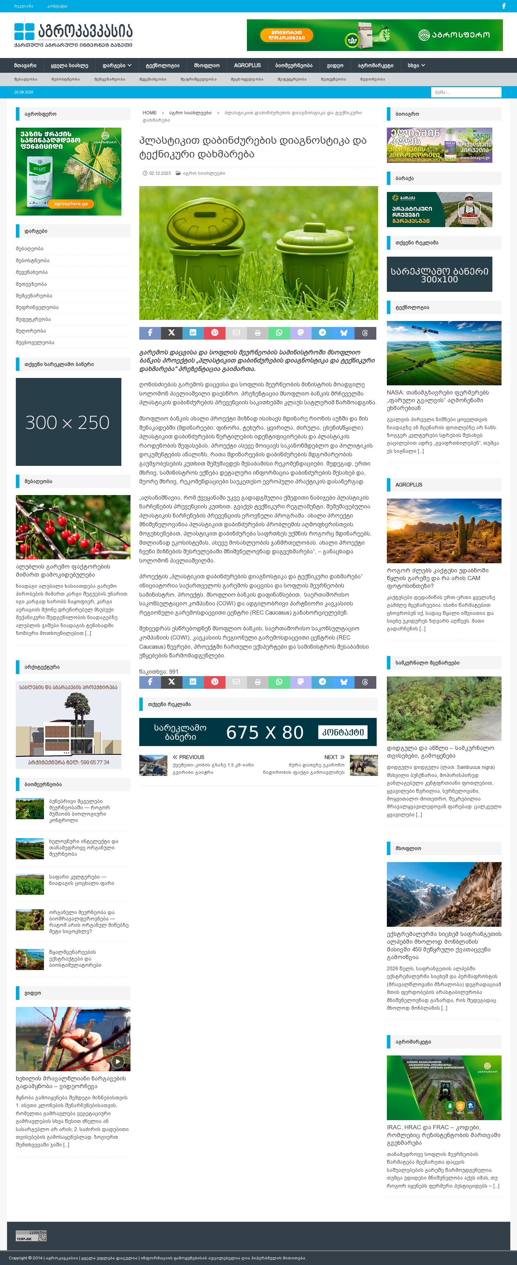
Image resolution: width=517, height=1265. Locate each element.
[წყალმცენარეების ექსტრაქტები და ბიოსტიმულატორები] (30, 959)
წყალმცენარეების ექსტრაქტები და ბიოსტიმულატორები (75, 958)
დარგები (114, 65)
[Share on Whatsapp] (279, 333)
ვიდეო (335, 65)
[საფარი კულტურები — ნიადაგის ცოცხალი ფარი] (30, 884)
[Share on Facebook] (150, 333)
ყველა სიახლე (69, 65)
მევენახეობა (152, 79)
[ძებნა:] (466, 92)
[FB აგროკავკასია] (504, 6)
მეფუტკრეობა (292, 79)
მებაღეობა (26, 79)
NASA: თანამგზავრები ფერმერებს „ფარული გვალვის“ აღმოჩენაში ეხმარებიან (438, 400)
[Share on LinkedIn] (193, 333)
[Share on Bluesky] (344, 333)
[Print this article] (257, 333)
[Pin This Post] (214, 333)
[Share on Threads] (365, 333)
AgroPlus (247, 65)
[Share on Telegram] (322, 333)
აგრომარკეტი (376, 65)
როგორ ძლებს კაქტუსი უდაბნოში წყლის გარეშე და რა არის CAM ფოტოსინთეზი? (438, 578)
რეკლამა (23, 6)
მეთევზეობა (333, 79)
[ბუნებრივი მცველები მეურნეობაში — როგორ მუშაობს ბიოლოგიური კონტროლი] (30, 808)
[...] (88, 633)
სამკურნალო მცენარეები (428, 663)
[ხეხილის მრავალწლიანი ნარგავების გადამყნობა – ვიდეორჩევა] (73, 1039)
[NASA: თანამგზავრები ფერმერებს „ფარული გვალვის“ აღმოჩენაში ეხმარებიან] (444, 353)
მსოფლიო (207, 65)
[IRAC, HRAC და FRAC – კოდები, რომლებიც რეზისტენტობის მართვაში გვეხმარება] (444, 1087)
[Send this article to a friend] (236, 333)
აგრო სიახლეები (204, 173)
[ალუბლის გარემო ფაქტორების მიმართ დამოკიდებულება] (73, 527)
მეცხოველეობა (247, 79)
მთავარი (25, 65)
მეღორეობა (372, 79)
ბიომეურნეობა (294, 65)
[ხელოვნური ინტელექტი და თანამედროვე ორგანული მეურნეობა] (30, 848)
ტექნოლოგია (163, 65)
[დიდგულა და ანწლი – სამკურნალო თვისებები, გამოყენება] (444, 708)
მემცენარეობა (109, 79)
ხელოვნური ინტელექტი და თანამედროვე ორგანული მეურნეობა (84, 848)
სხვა (413, 65)
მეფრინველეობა (198, 79)
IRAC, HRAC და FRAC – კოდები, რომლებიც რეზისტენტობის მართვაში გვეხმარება (443, 1135)
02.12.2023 (160, 173)
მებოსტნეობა (65, 79)
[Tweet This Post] (172, 333)
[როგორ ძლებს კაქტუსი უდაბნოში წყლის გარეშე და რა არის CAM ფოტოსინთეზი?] (444, 531)
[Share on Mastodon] (301, 333)
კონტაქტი (57, 6)
